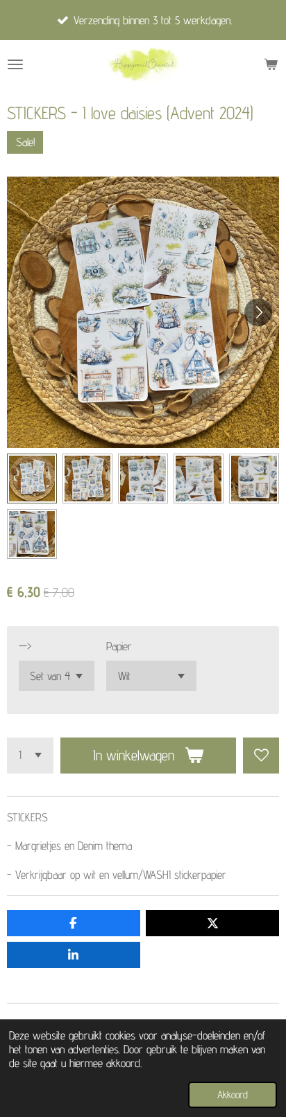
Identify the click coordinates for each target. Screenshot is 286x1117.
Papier (119, 646)
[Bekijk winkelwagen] (270, 64)
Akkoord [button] (232, 1094)
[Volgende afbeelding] (258, 312)
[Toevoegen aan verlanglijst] (261, 756)
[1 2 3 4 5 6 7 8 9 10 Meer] (30, 756)
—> (25, 646)
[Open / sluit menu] (15, 64)
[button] (32, 478)
